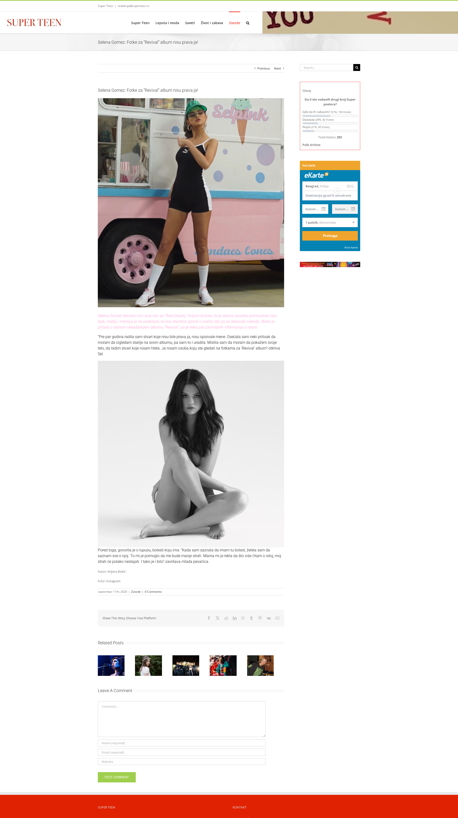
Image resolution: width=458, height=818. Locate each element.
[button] (247, 22)
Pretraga (330, 236)
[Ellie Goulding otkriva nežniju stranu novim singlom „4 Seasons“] (269, 666)
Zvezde (136, 592)
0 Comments (153, 592)
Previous (263, 68)
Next (277, 68)
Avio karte (351, 247)
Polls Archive (311, 145)
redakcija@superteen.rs (133, 6)
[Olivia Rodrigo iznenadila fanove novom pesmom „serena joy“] (151, 666)
